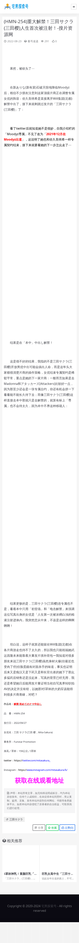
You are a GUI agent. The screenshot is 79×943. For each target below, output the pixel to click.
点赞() (68, 827)
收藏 (54, 827)
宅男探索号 (49, 906)
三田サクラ (16, 819)
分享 (40, 827)
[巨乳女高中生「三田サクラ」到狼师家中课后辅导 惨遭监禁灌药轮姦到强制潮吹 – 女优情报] (58, 857)
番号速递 (33, 41)
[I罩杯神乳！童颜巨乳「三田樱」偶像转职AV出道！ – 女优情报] (20, 857)
